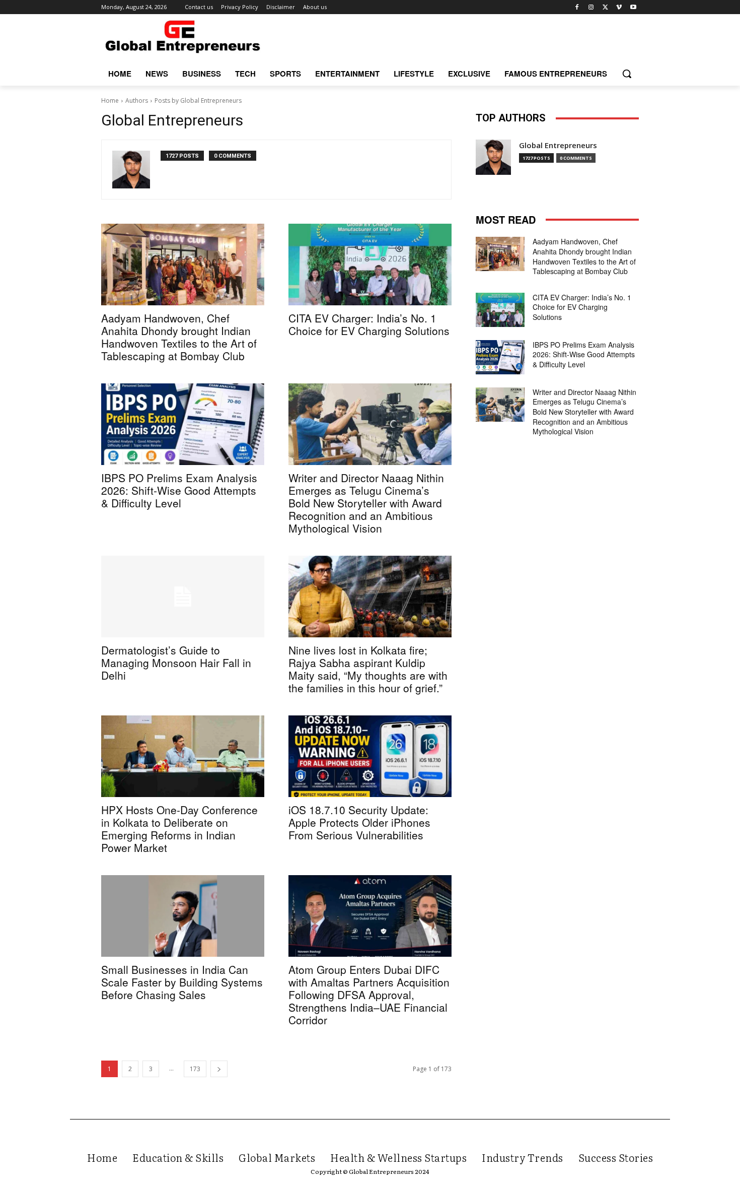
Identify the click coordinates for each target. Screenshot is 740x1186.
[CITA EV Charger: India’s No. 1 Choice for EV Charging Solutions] (370, 264)
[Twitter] (605, 7)
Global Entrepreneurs (558, 145)
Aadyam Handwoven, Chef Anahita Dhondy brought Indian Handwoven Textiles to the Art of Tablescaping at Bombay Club (179, 336)
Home (110, 100)
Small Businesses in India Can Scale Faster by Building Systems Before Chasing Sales (182, 982)
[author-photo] (136, 169)
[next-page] (219, 1069)
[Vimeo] (619, 7)
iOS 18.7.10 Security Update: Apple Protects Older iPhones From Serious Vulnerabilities (359, 822)
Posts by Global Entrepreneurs (198, 100)
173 (195, 1069)
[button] (627, 73)
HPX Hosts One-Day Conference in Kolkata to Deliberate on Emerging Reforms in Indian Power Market (179, 828)
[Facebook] (577, 7)
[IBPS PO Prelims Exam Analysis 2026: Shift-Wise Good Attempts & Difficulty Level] (182, 424)
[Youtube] (633, 7)
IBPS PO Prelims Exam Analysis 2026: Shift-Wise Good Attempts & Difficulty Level (179, 490)
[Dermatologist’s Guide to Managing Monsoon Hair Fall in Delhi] (182, 596)
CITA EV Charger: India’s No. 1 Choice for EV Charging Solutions (369, 324)
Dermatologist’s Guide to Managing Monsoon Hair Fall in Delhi (176, 662)
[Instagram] (591, 7)
